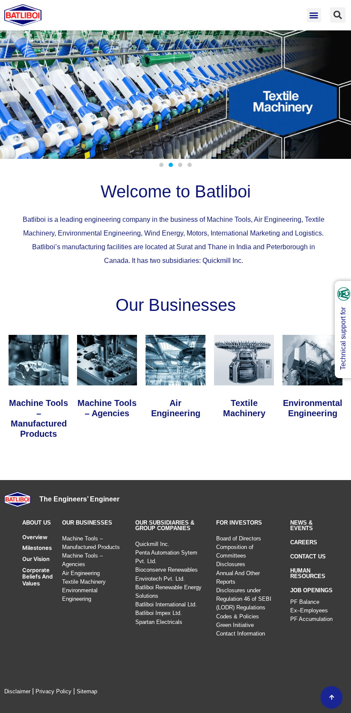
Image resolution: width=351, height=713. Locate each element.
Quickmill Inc (221, 260)
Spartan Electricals (158, 622)
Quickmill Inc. (152, 544)
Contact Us (308, 556)
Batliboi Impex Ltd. (158, 613)
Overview (35, 537)
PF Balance (304, 602)
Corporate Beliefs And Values (37, 577)
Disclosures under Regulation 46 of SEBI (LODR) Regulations (243, 599)
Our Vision (36, 558)
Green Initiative (235, 625)
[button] (314, 15)
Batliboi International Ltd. (166, 604)
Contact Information (240, 633)
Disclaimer (17, 691)
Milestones (37, 547)
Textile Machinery (84, 582)
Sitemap (87, 691)
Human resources (307, 573)
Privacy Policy (53, 691)
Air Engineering (81, 573)
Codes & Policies (237, 616)
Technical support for (343, 338)
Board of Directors (238, 538)
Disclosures (230, 564)
